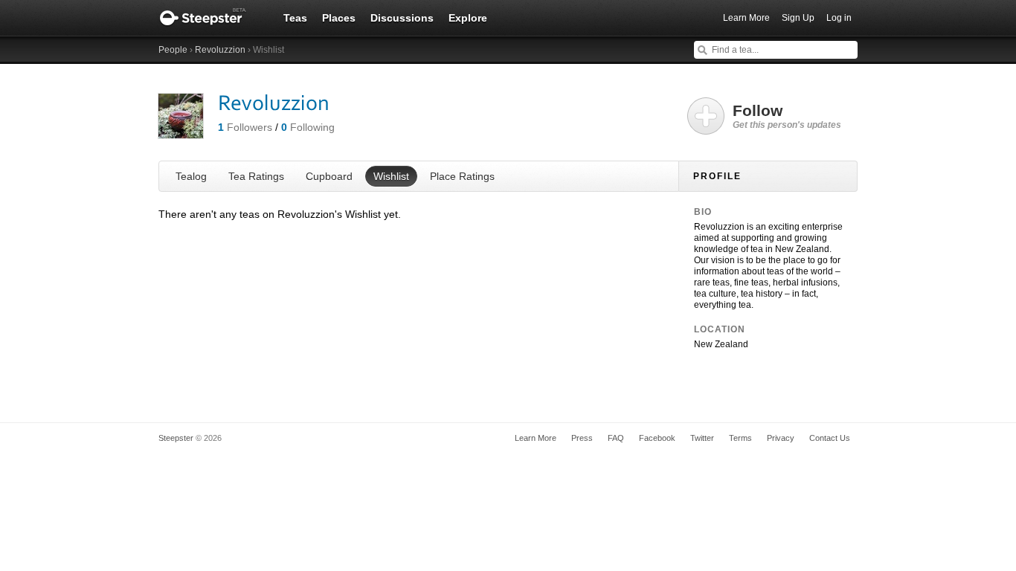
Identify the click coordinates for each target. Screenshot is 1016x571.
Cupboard (329, 176)
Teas (295, 18)
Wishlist (391, 176)
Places (339, 18)
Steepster (210, 18)
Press (582, 437)
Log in (839, 18)
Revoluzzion (220, 50)
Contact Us (829, 437)
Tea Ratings (256, 176)
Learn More (746, 18)
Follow (787, 116)
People (172, 50)
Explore (467, 18)
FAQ (616, 437)
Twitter (702, 437)
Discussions (402, 18)
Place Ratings (462, 176)
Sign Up (798, 18)
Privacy (780, 437)
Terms (740, 437)
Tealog (191, 176)
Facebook (657, 437)
